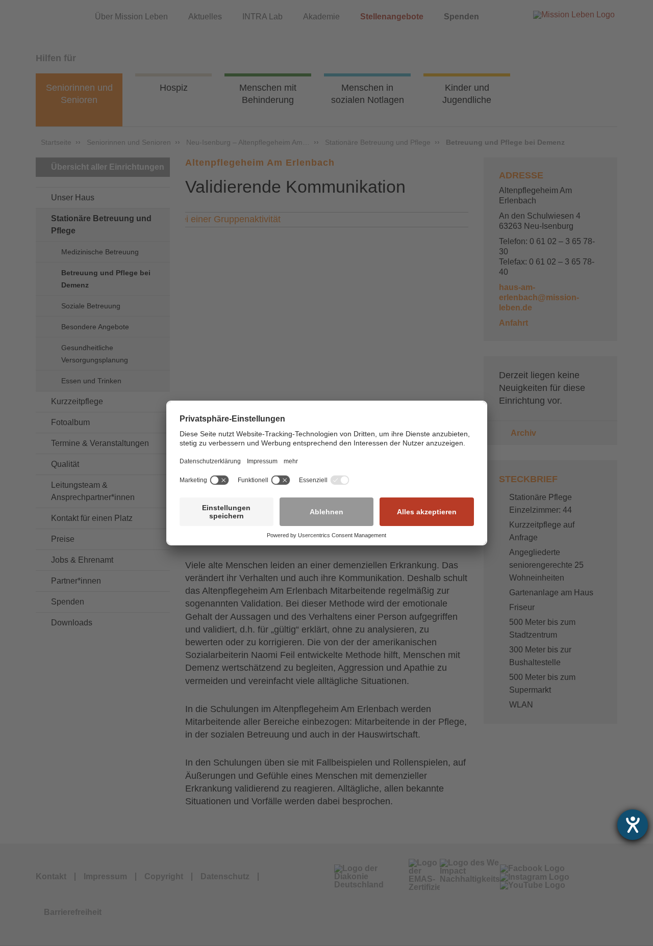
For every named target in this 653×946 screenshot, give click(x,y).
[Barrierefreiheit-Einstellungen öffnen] (632, 824)
